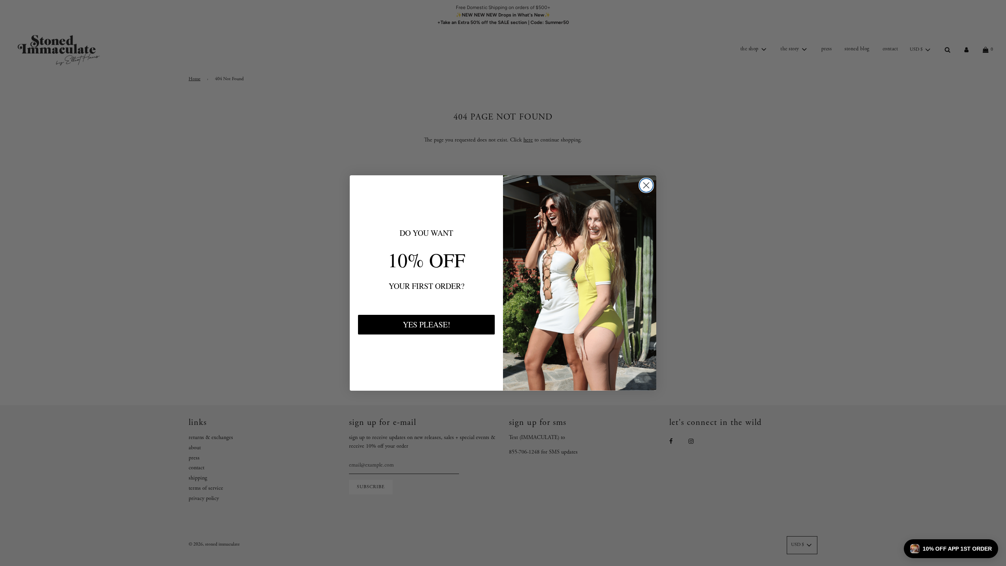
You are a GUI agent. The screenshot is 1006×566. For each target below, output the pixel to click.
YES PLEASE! (426, 324)
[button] (951, 548)
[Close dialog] (646, 185)
